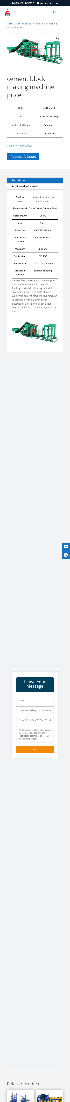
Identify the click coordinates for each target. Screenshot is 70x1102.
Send (35, 749)
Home (10, 23)
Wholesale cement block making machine (34, 295)
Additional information (26, 186)
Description (19, 180)
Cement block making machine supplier (33, 280)
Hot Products (23, 23)
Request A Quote (23, 156)
